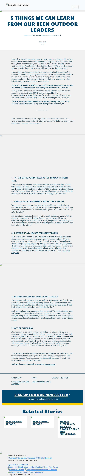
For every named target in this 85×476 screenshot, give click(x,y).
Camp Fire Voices (18, 382)
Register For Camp (15, 467)
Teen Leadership (38, 382)
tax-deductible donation (49, 358)
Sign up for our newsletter (18, 464)
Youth (48, 382)
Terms (55, 467)
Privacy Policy (48, 467)
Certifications (37, 467)
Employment (27, 467)
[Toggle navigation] (76, 7)
